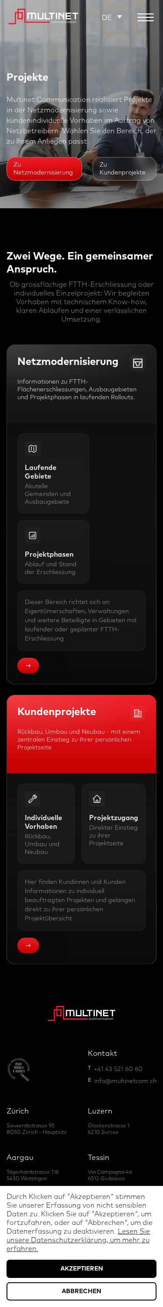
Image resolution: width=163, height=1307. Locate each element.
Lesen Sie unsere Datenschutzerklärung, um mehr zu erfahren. (78, 1240)
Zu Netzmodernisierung (43, 169)
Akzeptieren (81, 1269)
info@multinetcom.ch (125, 1081)
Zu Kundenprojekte (123, 169)
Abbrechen (81, 1291)
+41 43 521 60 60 (118, 1069)
